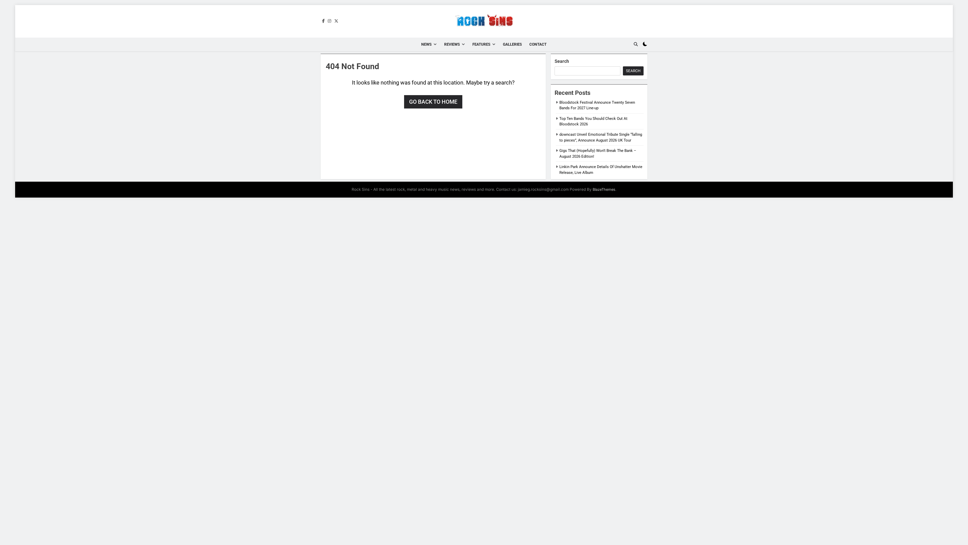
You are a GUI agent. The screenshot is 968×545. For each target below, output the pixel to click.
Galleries (512, 44)
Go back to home (433, 102)
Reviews (452, 44)
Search (562, 61)
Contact (538, 44)
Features (481, 44)
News (426, 44)
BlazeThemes (604, 189)
